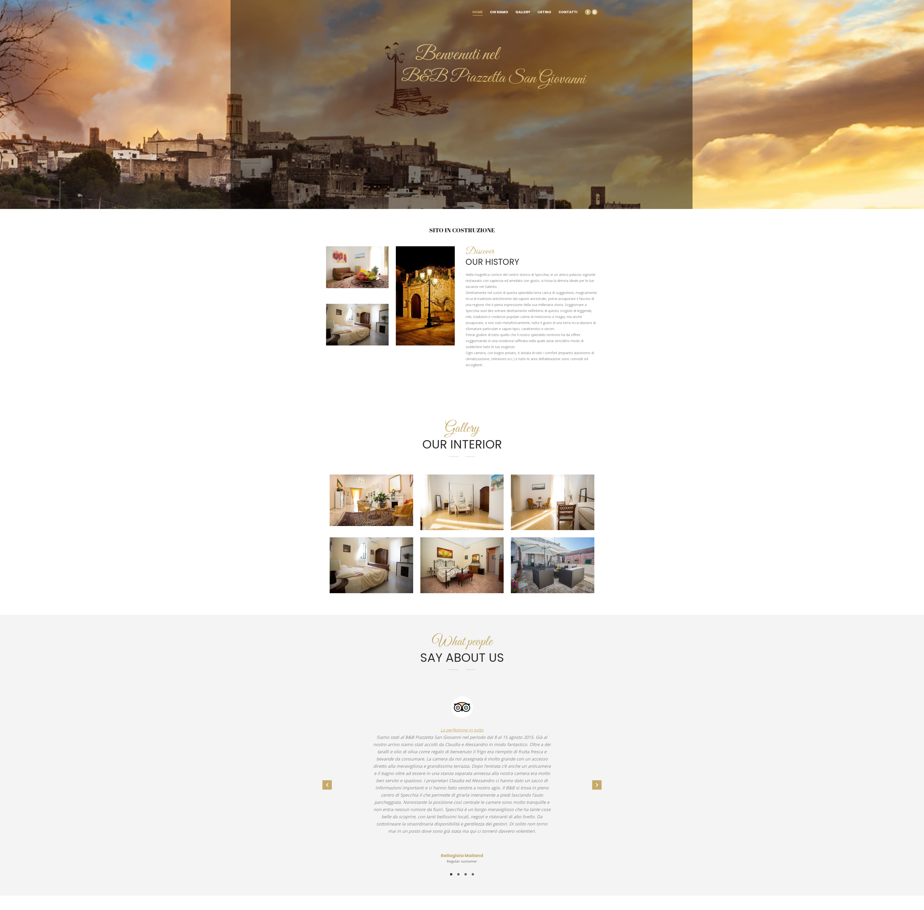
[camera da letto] (462, 565)
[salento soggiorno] (371, 565)
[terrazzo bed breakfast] (552, 565)
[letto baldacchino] (462, 502)
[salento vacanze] (552, 502)
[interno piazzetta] (371, 500)
